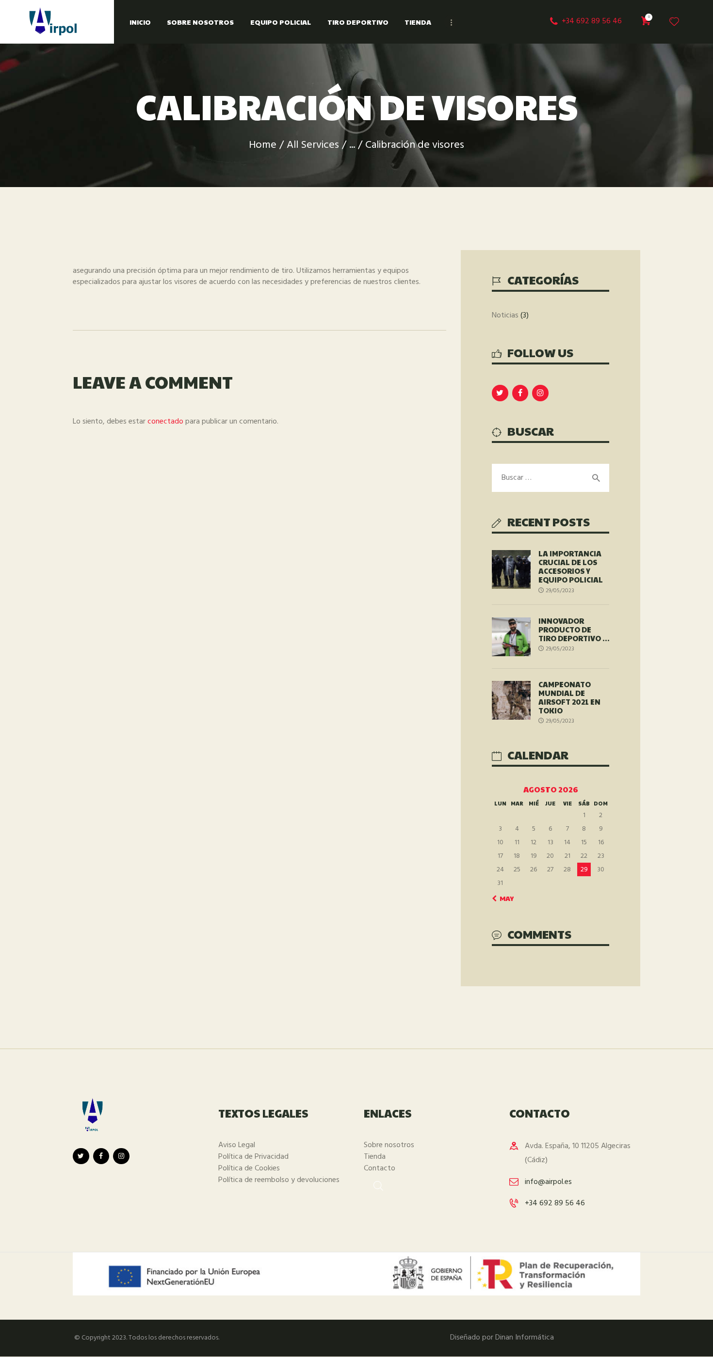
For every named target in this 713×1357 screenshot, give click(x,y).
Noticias (505, 315)
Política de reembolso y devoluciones (279, 1180)
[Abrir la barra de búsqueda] (373, 1184)
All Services (313, 145)
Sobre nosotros (389, 1145)
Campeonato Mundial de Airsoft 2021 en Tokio (569, 697)
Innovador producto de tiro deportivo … (573, 629)
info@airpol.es (548, 1182)
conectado (165, 421)
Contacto (379, 1168)
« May (504, 898)
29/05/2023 (560, 591)
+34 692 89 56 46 (555, 1203)
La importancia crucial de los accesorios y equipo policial (570, 566)
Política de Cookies (249, 1168)
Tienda (375, 1157)
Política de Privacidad (253, 1157)
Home (262, 145)
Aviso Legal (236, 1145)
